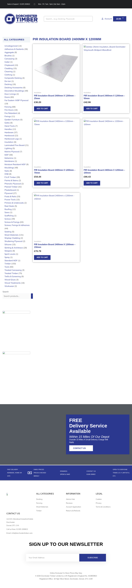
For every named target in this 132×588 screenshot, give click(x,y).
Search (6, 291)
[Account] (102, 18)
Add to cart (42, 109)
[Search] (90, 18)
